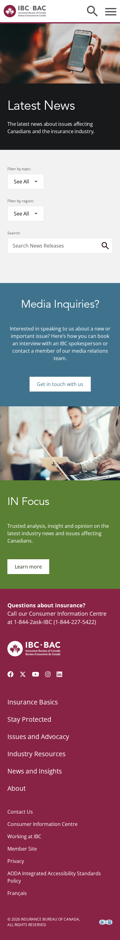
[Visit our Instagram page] (48, 674)
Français (17, 893)
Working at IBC (24, 836)
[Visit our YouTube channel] (35, 674)
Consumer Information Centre (42, 824)
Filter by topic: (19, 168)
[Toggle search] (92, 11)
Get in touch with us (60, 384)
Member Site (22, 848)
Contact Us (20, 811)
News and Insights (34, 771)
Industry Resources (36, 753)
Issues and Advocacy (38, 736)
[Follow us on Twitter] (23, 674)
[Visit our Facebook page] (10, 674)
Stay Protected (29, 719)
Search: (13, 233)
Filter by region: (20, 200)
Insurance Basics (32, 702)
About (16, 788)
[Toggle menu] (110, 11)
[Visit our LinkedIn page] (59, 674)
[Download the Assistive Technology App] (106, 922)
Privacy (15, 861)
